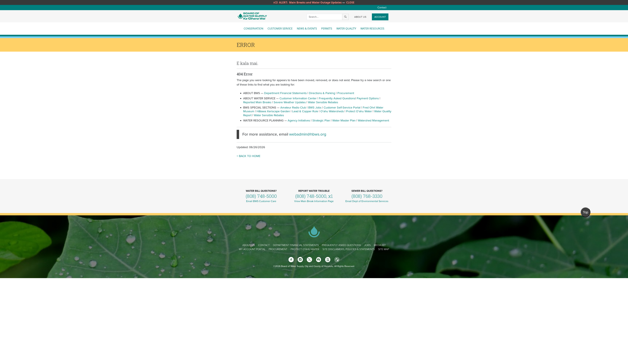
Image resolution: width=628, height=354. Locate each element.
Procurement (345, 93)
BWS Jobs (314, 107)
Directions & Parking (322, 93)
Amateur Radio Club (293, 107)
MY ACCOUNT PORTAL (252, 249)
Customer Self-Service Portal (342, 107)
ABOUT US (360, 16)
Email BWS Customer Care (261, 201)
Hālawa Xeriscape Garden (273, 111)
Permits (326, 28)
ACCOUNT (380, 16)
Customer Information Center (298, 98)
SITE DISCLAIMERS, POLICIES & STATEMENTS (349, 249)
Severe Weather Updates (290, 102)
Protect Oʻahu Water (359, 111)
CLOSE (350, 2)
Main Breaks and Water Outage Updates (315, 2)
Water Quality (346, 28)
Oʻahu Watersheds (332, 111)
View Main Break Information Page (314, 201)
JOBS (367, 245)
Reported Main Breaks (257, 102)
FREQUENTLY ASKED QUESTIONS (341, 245)
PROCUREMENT (278, 249)
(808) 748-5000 (261, 196)
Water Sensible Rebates (323, 102)
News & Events (307, 28)
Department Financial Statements (285, 93)
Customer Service (280, 28)
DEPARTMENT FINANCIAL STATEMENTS (296, 245)
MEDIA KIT (380, 245)
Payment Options (368, 98)
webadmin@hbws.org (307, 134)
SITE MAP (383, 249)
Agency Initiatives (299, 120)
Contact (381, 7)
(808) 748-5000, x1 (314, 196)
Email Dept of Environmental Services (366, 201)
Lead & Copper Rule (305, 111)
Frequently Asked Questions (337, 98)
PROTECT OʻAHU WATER (305, 249)
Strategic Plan (321, 120)
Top (585, 212)
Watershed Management (373, 120)
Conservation (253, 28)
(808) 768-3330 (366, 196)
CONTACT (264, 245)
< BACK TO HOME (248, 156)
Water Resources (372, 28)
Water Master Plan (344, 120)
